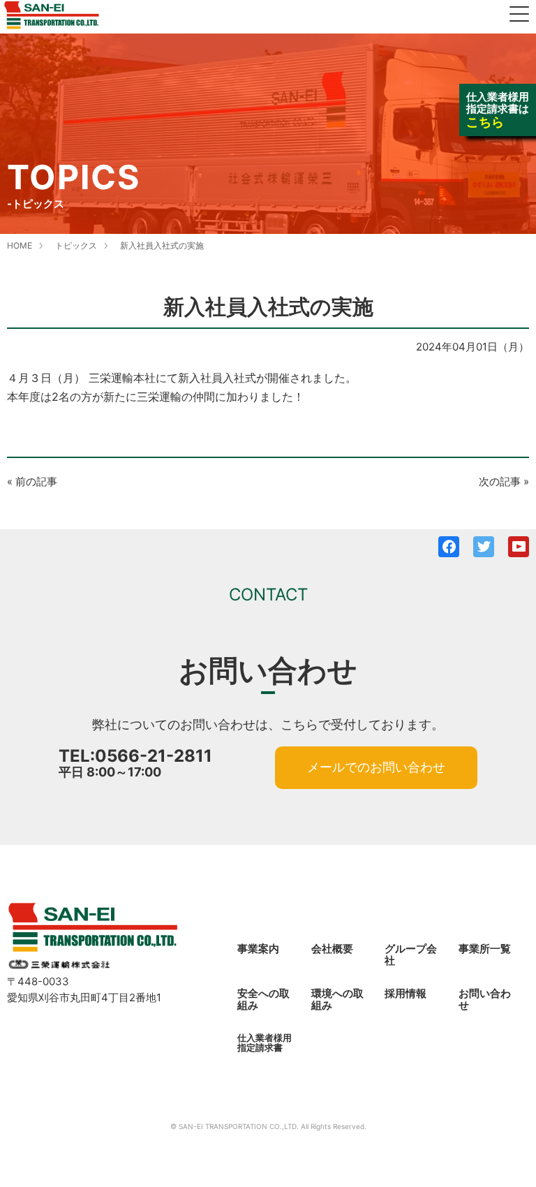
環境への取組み (337, 999)
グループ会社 (411, 954)
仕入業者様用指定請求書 (264, 1043)
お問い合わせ (485, 999)
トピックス (76, 245)
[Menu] (519, 15)
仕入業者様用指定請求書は (497, 109)
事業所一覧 (485, 948)
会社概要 (332, 948)
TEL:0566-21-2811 (135, 756)
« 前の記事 (32, 481)
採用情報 (405, 993)
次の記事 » (504, 481)
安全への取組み (263, 999)
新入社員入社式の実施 (162, 245)
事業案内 (258, 948)
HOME (19, 245)
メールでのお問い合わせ (376, 767)
